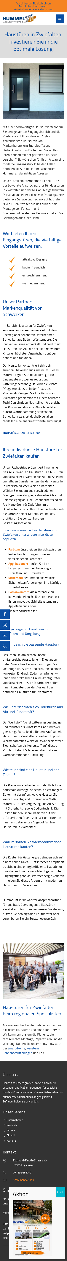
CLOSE (60, 1192)
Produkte (12, 1125)
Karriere (11, 1141)
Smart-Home (16, 1048)
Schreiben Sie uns (23, 1180)
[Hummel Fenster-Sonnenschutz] (19, 18)
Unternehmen (15, 1120)
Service (11, 1130)
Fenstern (33, 1048)
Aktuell (11, 1135)
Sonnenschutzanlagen (17, 1053)
